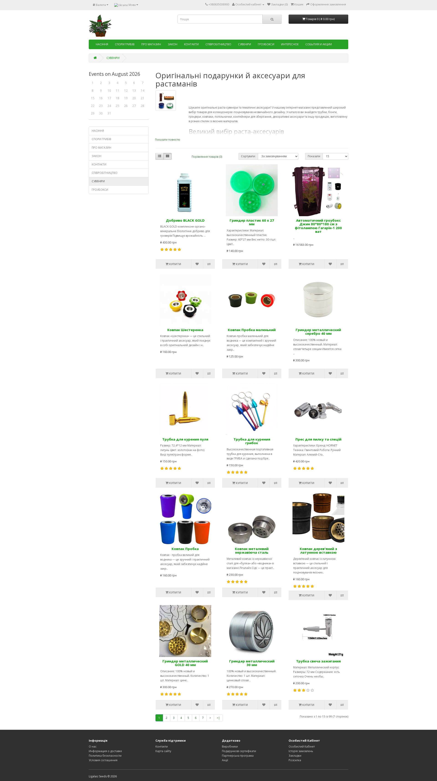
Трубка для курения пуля (185, 439)
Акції (225, 760)
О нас (93, 746)
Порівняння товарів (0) (207, 157)
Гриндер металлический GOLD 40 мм (185, 663)
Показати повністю (167, 140)
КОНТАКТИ (191, 44)
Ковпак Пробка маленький (252, 329)
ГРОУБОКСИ (266, 44)
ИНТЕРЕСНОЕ (290, 44)
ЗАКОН (172, 44)
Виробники (230, 746)
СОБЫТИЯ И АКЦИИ (318, 44)
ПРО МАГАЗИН (151, 44)
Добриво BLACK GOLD (185, 220)
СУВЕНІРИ (244, 44)
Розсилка (295, 760)
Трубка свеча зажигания (318, 661)
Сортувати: (248, 156)
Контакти (161, 746)
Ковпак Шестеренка (185, 329)
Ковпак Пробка (185, 548)
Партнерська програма (238, 756)
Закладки (295, 756)
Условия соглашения (103, 760)
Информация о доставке (105, 751)
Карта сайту (163, 751)
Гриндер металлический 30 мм (251, 663)
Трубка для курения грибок (252, 441)
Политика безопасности (105, 756)
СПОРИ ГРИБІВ (125, 44)
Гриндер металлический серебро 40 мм (318, 331)
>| (218, 718)
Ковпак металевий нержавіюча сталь (252, 550)
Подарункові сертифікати (239, 751)
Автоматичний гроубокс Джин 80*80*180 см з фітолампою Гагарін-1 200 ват (318, 226)
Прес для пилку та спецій (318, 439)
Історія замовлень (301, 751)
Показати (314, 156)
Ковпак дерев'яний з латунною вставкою (318, 550)
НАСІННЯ (102, 44)
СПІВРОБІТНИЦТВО (218, 44)
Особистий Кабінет (302, 746)
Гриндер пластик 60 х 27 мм (252, 222)
